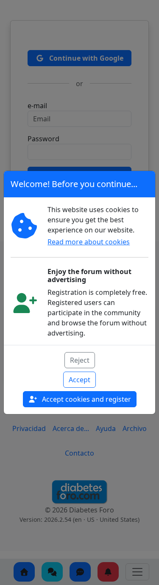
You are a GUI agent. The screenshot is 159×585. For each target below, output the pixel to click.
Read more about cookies (88, 241)
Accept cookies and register (85, 399)
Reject (79, 360)
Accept (79, 379)
